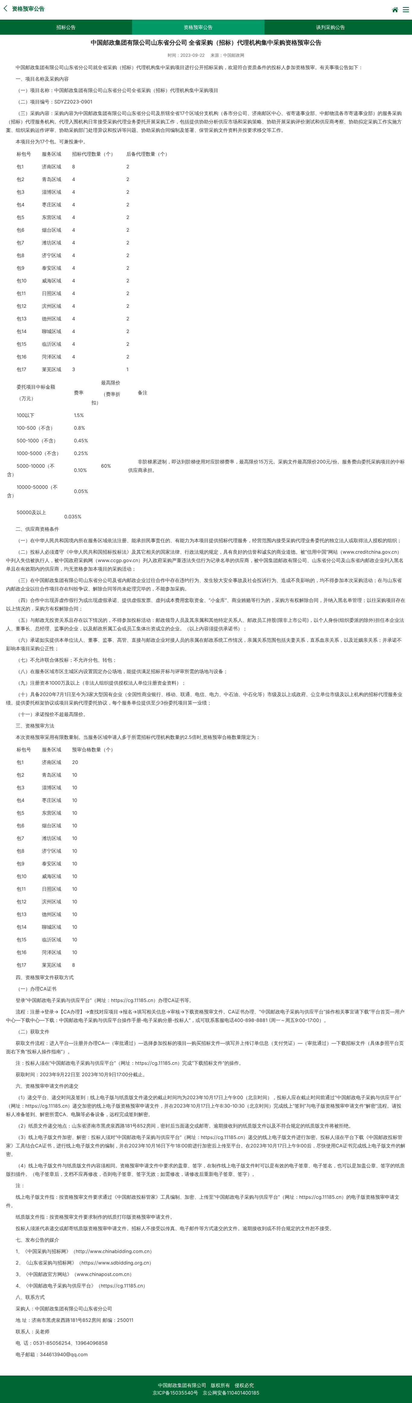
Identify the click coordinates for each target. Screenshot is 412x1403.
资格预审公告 (198, 27)
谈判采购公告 (330, 27)
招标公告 (66, 27)
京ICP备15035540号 (175, 1393)
